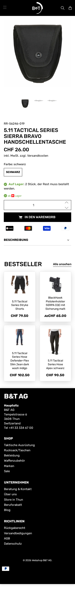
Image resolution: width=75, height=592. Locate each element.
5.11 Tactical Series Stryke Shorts (19, 305)
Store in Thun (13, 499)
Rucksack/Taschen (17, 450)
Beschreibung (16, 240)
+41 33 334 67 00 (21, 428)
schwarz (13, 172)
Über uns (10, 494)
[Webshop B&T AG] (38, 8)
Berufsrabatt (13, 505)
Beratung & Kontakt (18, 489)
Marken (9, 466)
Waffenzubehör (14, 460)
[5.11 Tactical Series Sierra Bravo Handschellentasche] (37, 53)
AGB (7, 538)
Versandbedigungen (18, 533)
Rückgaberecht (14, 528)
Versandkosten (37, 155)
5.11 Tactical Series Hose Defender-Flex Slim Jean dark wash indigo (19, 361)
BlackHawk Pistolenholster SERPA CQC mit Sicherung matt (55, 303)
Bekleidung (12, 455)
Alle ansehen (62, 264)
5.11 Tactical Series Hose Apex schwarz (55, 364)
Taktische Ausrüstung (19, 445)
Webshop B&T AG (42, 560)
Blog (7, 510)
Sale (7, 471)
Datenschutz (13, 543)
